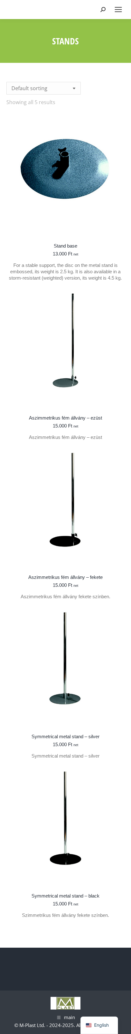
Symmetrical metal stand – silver (65, 736)
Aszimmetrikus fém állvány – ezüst (65, 418)
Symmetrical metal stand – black (65, 895)
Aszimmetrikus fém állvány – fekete (65, 577)
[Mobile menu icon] (118, 9)
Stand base (65, 246)
